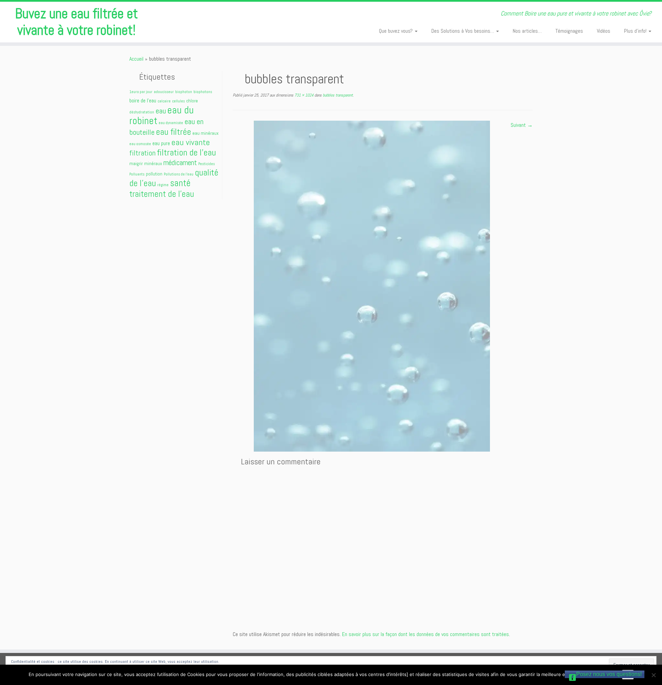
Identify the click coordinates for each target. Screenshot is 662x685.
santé (180, 183)
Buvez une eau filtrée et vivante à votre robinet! (76, 22)
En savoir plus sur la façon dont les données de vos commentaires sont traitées (425, 634)
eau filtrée (173, 132)
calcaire (164, 101)
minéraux (153, 163)
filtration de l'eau (186, 152)
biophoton (183, 92)
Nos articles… (527, 30)
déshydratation (141, 112)
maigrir (136, 163)
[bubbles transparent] (372, 285)
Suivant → (522, 125)
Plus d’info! (636, 30)
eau (161, 111)
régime (163, 185)
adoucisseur (164, 92)
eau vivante (190, 142)
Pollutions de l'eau (178, 174)
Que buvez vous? (396, 30)
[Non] (653, 675)
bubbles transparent (337, 95)
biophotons (202, 92)
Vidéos (603, 30)
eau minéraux (205, 133)
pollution (154, 174)
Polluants (136, 174)
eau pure (161, 143)
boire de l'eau (142, 100)
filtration (142, 153)
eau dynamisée (171, 123)
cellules (178, 101)
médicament (180, 162)
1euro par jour (140, 92)
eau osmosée (140, 144)
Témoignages (569, 30)
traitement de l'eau (161, 194)
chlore (192, 101)
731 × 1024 (303, 95)
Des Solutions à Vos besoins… (463, 30)
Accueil (136, 58)
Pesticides (206, 164)
